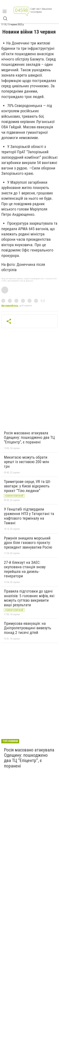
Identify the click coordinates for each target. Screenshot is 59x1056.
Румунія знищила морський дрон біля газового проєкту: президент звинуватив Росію (28, 543)
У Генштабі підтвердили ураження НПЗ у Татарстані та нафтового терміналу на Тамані (29, 516)
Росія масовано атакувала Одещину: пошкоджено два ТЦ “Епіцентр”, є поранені (29, 437)
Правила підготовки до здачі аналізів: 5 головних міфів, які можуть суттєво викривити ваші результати (29, 598)
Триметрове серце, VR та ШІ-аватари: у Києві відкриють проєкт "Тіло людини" (27, 486)
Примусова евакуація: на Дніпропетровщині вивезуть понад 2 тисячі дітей (27, 628)
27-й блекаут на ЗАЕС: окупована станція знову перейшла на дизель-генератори (25, 569)
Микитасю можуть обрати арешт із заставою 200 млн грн (26, 462)
